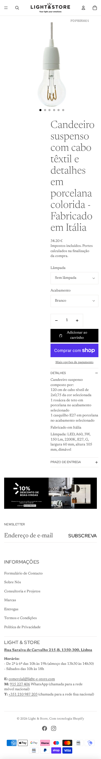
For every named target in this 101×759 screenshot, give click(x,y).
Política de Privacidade (22, 627)
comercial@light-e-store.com (32, 679)
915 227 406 (20, 684)
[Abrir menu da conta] (83, 7)
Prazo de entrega (66, 462)
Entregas (11, 609)
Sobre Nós (12, 582)
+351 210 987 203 (23, 694)
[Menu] (6, 8)
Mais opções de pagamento (74, 362)
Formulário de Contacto (23, 573)
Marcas (10, 600)
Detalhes (58, 373)
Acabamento (61, 291)
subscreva (82, 536)
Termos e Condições (20, 618)
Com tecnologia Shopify (66, 718)
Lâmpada (58, 268)
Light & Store (38, 718)
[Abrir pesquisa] (17, 7)
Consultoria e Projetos (22, 591)
